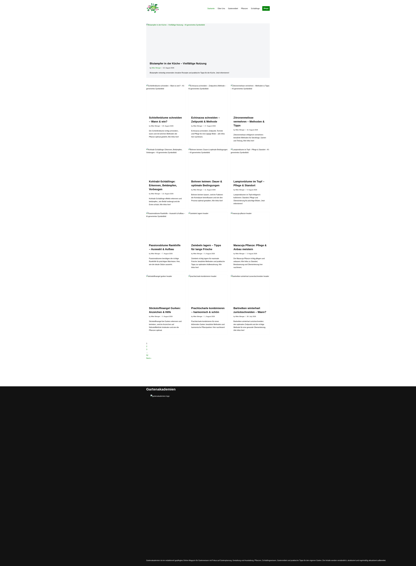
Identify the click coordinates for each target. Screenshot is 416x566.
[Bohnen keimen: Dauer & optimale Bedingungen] (208, 162)
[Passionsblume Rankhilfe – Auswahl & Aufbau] (165, 226)
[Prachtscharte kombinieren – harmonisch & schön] (208, 289)
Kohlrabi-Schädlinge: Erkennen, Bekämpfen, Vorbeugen (163, 185)
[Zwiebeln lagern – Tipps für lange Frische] (208, 226)
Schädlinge (255, 8)
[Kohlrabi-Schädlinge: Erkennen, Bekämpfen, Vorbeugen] (165, 162)
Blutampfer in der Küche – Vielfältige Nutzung (178, 63)
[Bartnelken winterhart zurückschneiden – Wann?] (250, 289)
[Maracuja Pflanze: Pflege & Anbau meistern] (250, 226)
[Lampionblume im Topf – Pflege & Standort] (250, 162)
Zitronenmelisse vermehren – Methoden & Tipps (248, 121)
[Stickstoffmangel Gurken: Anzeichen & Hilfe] (165, 289)
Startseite (211, 8)
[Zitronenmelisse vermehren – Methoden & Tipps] (250, 99)
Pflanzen (244, 8)
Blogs (266, 8)
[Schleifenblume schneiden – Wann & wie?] (165, 99)
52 (147, 355)
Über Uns (221, 8)
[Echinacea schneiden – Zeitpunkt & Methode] (208, 99)
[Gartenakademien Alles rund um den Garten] (152, 8)
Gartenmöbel (233, 8)
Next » (148, 358)
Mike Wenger (156, 68)
